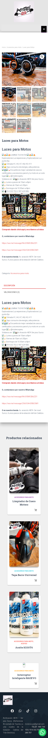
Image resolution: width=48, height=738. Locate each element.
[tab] (24, 286)
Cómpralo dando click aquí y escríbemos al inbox (23, 229)
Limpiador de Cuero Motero (24, 503)
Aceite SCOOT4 (24, 647)
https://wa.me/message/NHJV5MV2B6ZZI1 (19, 243)
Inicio (4, 47)
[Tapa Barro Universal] (24, 544)
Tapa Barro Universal (24, 575)
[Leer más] (35, 510)
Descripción (9, 286)
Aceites (24, 644)
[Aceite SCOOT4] (24, 614)
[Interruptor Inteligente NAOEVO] (24, 665)
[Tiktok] (28, 711)
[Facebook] (12, 711)
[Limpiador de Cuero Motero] (24, 470)
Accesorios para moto (14, 47)
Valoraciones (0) (12, 292)
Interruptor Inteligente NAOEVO (24, 676)
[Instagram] (36, 711)
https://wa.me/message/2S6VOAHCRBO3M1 (20, 250)
